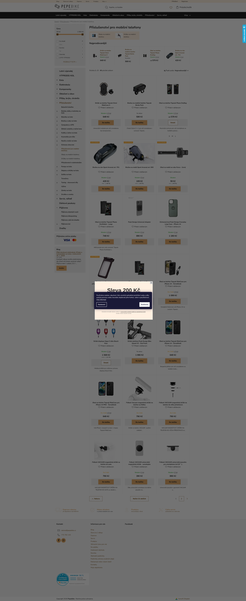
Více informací (101, 300)
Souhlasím (144, 304)
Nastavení (101, 304)
